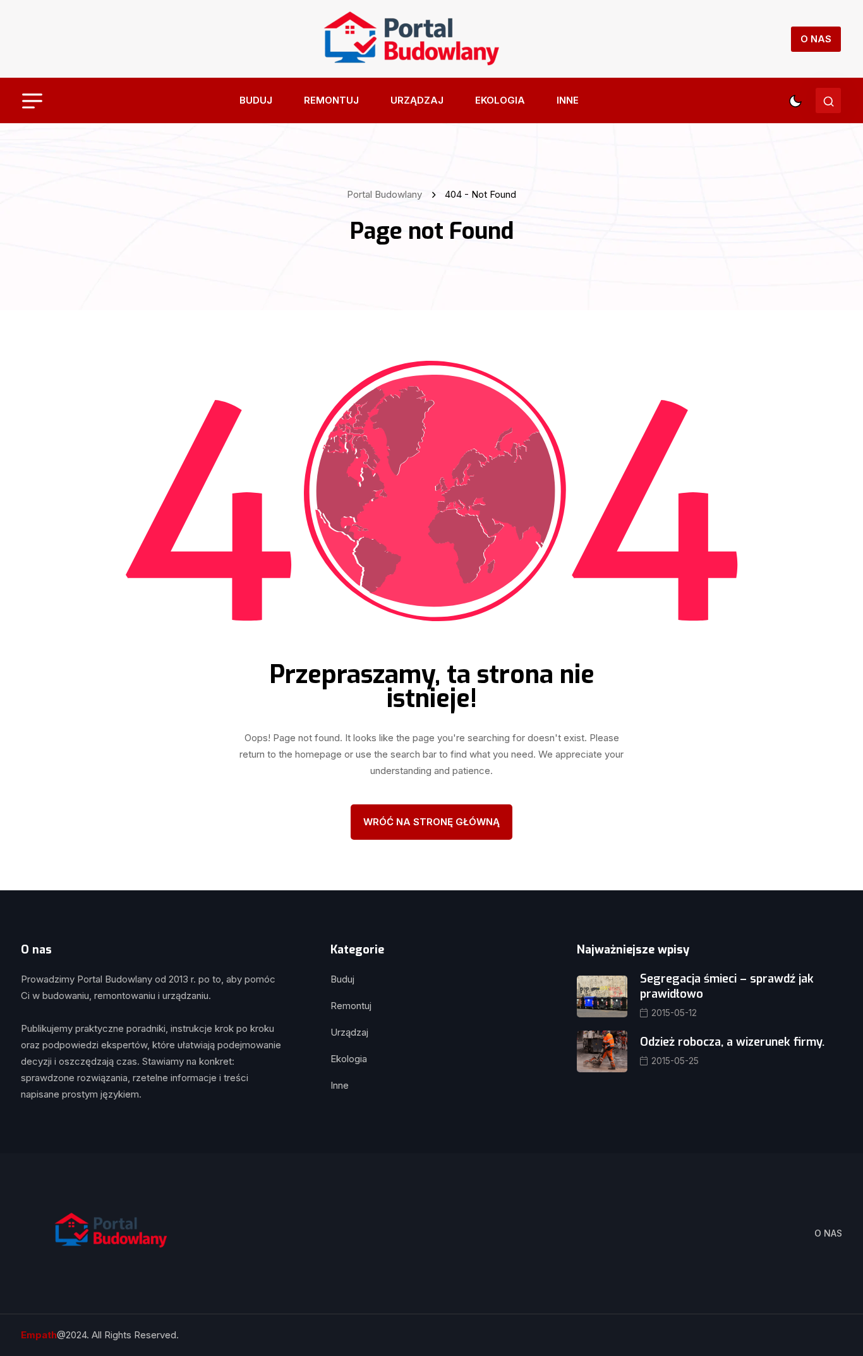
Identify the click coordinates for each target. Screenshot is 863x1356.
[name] (410, 38)
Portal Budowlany (387, 194)
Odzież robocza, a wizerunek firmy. (732, 1042)
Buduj (255, 100)
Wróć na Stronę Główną (431, 822)
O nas (815, 39)
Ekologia (500, 100)
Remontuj (331, 100)
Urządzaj (417, 100)
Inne (568, 100)
